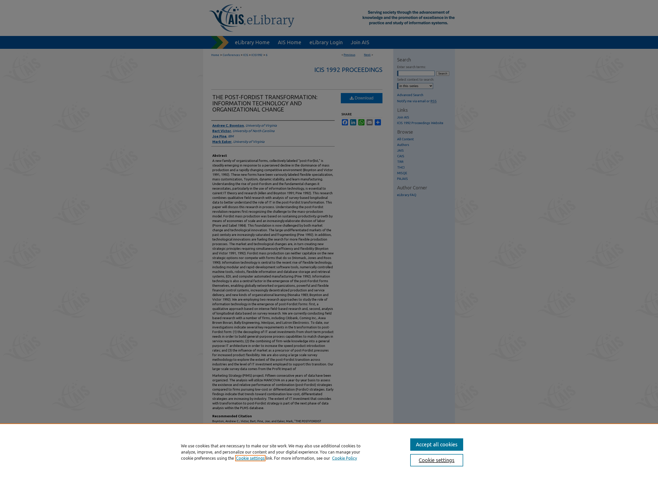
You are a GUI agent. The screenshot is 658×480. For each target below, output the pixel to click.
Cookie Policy (344, 458)
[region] (329, 451)
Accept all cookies (437, 444)
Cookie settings (250, 458)
